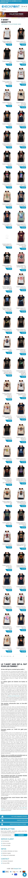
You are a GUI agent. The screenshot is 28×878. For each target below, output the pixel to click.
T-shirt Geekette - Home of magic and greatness (7, 372)
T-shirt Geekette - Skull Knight (21, 607)
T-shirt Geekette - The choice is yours (21, 524)
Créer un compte (6, 843)
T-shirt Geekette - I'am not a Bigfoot (21, 439)
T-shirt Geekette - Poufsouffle (7, 330)
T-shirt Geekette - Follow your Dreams (21, 245)
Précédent (1, 656)
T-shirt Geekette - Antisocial (21, 459)
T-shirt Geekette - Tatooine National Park (21, 104)
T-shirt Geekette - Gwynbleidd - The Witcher (21, 267)
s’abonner (21, 835)
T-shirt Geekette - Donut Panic (21, 587)
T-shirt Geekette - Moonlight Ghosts (7, 567)
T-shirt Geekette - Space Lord (7, 523)
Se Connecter (6, 841)
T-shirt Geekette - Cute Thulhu (7, 205)
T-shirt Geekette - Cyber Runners (7, 144)
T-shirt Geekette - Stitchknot (21, 144)
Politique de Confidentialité (9, 855)
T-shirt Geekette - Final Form (21, 185)
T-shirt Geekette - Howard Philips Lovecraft (21, 503)
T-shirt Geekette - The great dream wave (7, 628)
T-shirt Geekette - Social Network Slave (7, 288)
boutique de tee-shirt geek (13, 695)
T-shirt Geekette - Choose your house (7, 83)
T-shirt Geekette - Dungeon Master (21, 566)
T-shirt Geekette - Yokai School (7, 185)
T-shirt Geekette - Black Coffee (21, 164)
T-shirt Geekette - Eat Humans (7, 544)
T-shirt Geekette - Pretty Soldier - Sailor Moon (7, 309)
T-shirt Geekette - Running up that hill (21, 545)
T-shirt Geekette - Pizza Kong (21, 42)
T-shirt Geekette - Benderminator (21, 417)
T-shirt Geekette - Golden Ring (7, 438)
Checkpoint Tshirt (17, 868)
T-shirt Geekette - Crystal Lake (7, 266)
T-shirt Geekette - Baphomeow (21, 205)
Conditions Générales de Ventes (10, 851)
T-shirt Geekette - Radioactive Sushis (7, 417)
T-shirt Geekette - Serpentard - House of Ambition (21, 372)
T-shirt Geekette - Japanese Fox (7, 225)
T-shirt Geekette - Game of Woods (21, 225)
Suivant (26, 656)
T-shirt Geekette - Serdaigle (21, 309)
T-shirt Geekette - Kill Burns (7, 459)
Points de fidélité (6, 845)
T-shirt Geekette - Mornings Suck (7, 245)
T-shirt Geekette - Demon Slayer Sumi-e (21, 395)
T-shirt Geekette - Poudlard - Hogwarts (21, 351)
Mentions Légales (7, 853)
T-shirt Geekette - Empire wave (21, 124)
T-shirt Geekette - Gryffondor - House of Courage (7, 395)
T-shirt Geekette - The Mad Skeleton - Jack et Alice (21, 480)
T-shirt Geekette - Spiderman (21, 287)
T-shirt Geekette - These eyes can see (7, 503)
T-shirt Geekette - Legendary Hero (7, 607)
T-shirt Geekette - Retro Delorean (7, 587)
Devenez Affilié (6, 863)
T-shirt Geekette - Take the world (7, 42)
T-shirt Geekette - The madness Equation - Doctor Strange (7, 480)
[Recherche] (25, 10)
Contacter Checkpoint (8, 861)
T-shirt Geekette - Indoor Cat (21, 649)
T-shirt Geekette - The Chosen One (21, 330)
